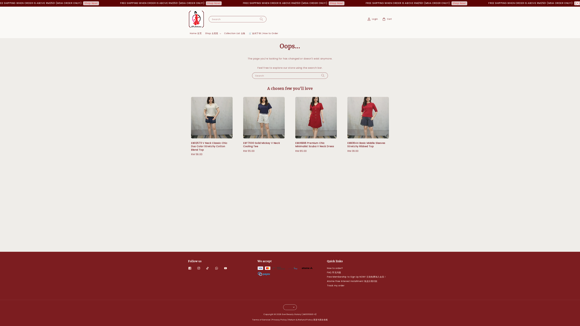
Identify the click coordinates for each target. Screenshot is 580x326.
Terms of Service (261, 319)
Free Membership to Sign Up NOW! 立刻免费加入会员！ (356, 276)
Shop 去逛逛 (211, 33)
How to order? (335, 268)
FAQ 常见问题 (334, 272)
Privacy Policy (279, 319)
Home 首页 (196, 33)
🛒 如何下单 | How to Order (263, 33)
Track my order (335, 285)
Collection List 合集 (234, 33)
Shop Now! (72, 3)
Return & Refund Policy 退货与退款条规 (308, 319)
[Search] (261, 19)
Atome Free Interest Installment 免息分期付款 (352, 281)
